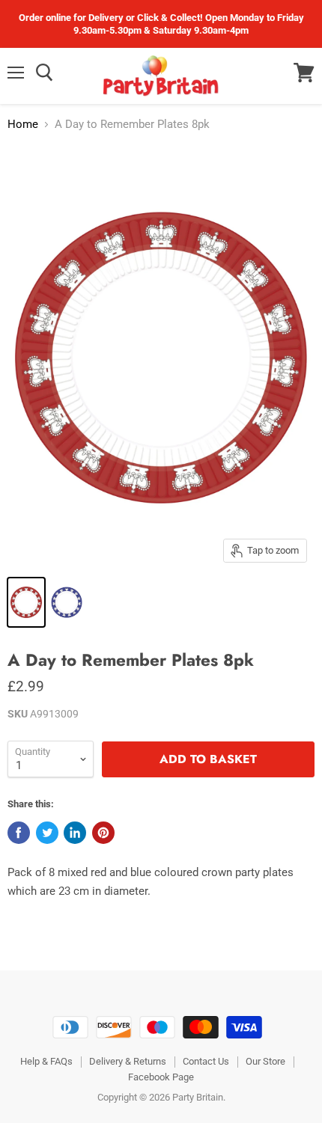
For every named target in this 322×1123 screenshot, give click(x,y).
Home (22, 124)
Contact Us (206, 1061)
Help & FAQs (46, 1061)
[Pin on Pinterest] (103, 832)
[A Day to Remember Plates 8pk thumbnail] (26, 602)
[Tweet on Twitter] (47, 832)
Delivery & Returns (127, 1061)
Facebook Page (161, 1077)
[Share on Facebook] (18, 832)
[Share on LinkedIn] (75, 832)
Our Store (265, 1061)
